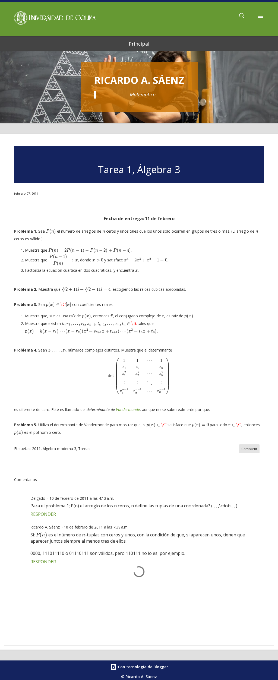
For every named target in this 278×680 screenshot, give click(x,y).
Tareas (84, 448)
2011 (36, 448)
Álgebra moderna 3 (59, 448)
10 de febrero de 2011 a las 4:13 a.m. (81, 498)
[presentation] (51, 231)
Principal (139, 43)
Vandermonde (128, 409)
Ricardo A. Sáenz (139, 80)
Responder (43, 514)
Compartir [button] (249, 449)
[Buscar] (241, 16)
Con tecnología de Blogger (142, 666)
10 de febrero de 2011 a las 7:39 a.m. (96, 527)
